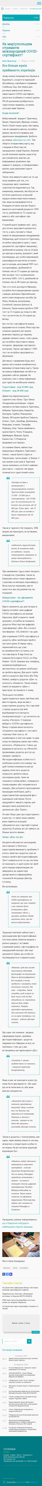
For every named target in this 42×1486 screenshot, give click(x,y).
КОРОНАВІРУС (24, 1268)
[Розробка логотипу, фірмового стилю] (21, 1323)
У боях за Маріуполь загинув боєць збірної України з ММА (23, 1397)
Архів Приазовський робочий (14, 1457)
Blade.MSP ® (20, 1482)
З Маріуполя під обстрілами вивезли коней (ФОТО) (23, 1416)
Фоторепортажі (9, 1459)
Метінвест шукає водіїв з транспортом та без (24, 1386)
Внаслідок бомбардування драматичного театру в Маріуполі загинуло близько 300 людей (22, 1422)
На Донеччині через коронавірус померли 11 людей (20, 1307)
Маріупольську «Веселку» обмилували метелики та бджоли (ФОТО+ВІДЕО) (17, 1295)
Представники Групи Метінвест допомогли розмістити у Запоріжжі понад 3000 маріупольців (23, 1404)
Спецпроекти (27, 1455)
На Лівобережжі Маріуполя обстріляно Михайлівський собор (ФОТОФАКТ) (24, 1392)
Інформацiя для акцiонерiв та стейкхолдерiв (20, 1461)
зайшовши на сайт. (22, 139)
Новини (13, 1455)
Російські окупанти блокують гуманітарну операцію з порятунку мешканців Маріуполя (22, 1429)
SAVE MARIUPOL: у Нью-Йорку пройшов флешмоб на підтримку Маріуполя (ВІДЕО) (22, 1375)
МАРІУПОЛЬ (6, 1268)
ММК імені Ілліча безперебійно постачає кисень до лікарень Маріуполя (18, 1301)
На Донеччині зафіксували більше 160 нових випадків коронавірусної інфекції (20, 1288)
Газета (19, 1455)
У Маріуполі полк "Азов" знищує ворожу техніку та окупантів (21, 1381)
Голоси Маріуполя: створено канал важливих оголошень (22, 1368)
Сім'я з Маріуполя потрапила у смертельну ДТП (21, 1410)
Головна (6, 1455)
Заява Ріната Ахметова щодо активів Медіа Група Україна (23, 1359)
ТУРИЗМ (14, 1268)
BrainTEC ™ (34, 1482)
